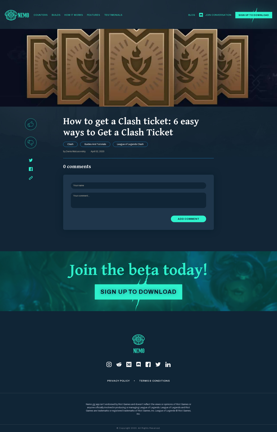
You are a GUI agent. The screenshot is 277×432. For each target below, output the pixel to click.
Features (93, 15)
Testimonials (113, 15)
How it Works (73, 15)
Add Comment (188, 219)
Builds (56, 15)
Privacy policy (118, 380)
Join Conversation (218, 15)
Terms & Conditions (154, 380)
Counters (41, 15)
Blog (191, 15)
